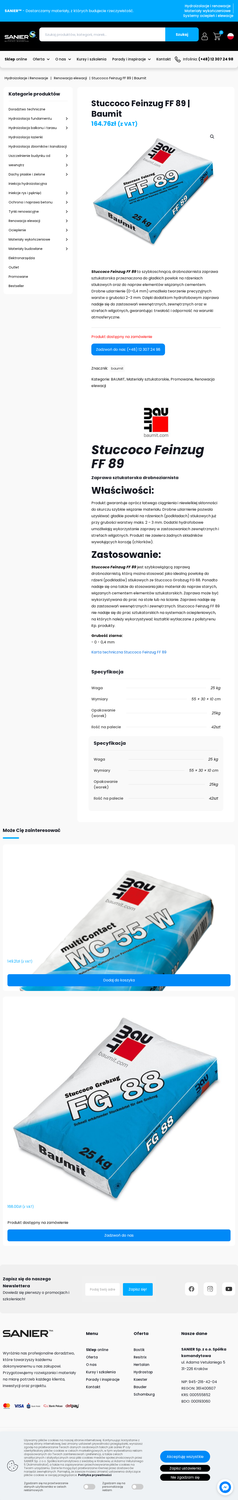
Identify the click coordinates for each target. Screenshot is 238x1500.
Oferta (92, 1357)
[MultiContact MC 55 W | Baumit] (119, 903)
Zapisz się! (138, 1289)
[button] (212, 136)
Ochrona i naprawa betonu (31, 202)
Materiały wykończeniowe (29, 239)
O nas (91, 1364)
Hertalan (141, 1364)
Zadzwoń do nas (119, 1235)
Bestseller (16, 286)
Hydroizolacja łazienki (26, 137)
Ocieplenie (17, 230)
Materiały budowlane (26, 248)
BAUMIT (118, 379)
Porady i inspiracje (102, 1379)
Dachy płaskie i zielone (27, 174)
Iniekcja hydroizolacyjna (28, 183)
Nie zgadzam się (185, 1477)
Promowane (18, 276)
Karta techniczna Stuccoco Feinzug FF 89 (128, 652)
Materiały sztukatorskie (147, 379)
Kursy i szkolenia (101, 1372)
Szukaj (182, 34)
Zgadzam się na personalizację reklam (113, 1486)
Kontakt (93, 1386)
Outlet (14, 267)
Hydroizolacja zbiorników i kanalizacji (38, 146)
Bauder (140, 1386)
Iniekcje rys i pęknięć (25, 193)
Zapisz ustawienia (185, 1468)
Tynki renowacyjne (24, 211)
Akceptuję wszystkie (185, 1456)
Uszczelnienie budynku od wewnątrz (29, 160)
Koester (140, 1379)
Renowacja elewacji (70, 78)
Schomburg (144, 1394)
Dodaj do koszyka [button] (119, 980)
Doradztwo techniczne (27, 109)
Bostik (139, 1349)
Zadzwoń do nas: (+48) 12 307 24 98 (128, 349)
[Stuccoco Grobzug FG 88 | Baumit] (119, 1102)
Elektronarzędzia (22, 258)
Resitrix (140, 1357)
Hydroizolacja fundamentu (30, 118)
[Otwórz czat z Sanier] (225, 1487)
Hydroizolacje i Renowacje (26, 78)
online (97, 1349)
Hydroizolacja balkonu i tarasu (33, 128)
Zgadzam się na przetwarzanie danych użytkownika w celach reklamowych (46, 1486)
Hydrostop (143, 1372)
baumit (117, 368)
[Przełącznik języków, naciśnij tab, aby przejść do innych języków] (230, 36)
